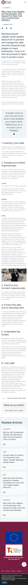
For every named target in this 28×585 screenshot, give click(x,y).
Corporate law (7, 7)
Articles (9, 398)
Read (4, 444)
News (24, 398)
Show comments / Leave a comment (14, 410)
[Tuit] (14, 134)
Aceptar (4, 582)
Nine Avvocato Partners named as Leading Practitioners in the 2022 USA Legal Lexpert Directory (13, 482)
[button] (25, 2)
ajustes (13, 579)
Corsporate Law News (17, 398)
